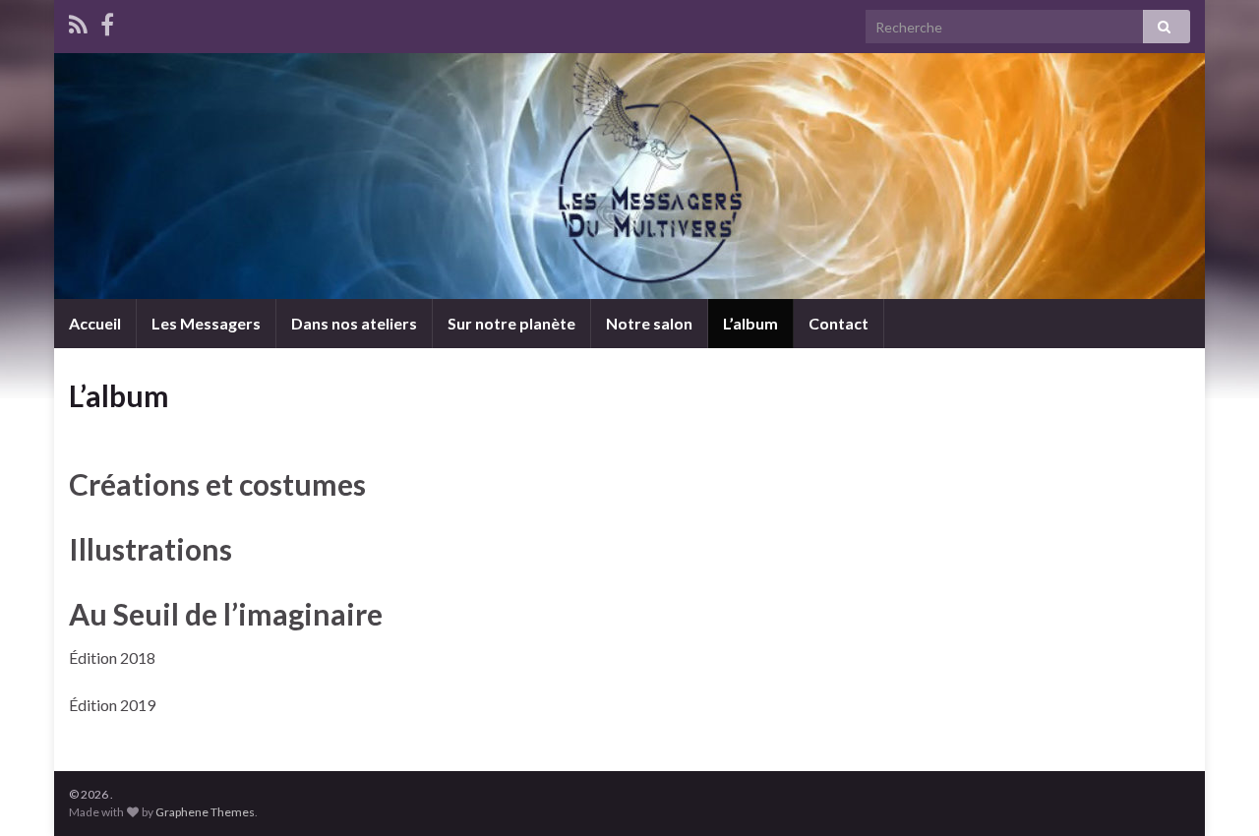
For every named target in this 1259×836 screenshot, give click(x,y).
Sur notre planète (511, 323)
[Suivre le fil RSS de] (78, 21)
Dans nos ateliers (354, 323)
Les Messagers (206, 323)
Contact (839, 323)
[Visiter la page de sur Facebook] (107, 21)
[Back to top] (1214, 791)
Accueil (95, 323)
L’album (750, 323)
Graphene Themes (205, 812)
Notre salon (649, 323)
